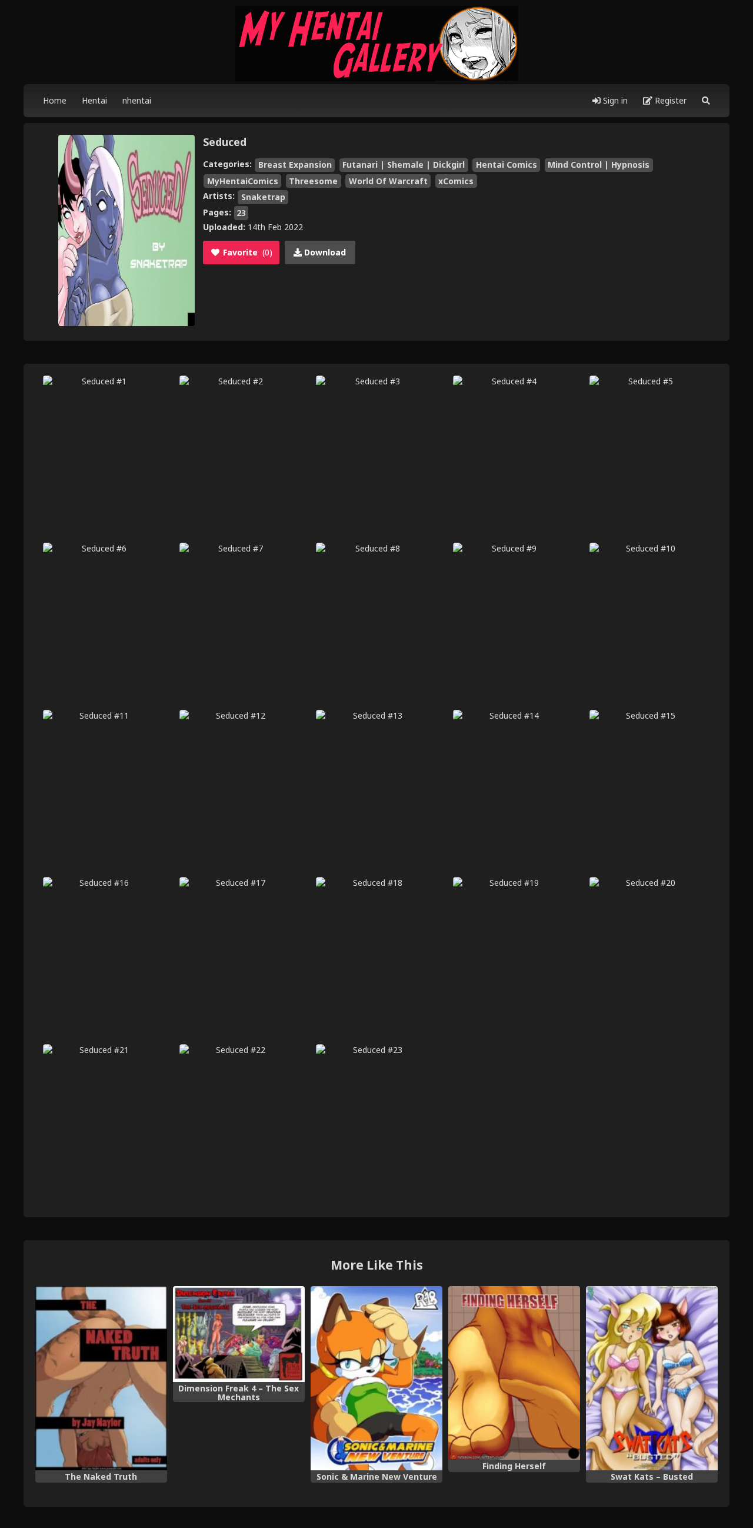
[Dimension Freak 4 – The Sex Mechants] (239, 1334)
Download (324, 252)
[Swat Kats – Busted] (652, 1378)
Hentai (94, 100)
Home (54, 100)
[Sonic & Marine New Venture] (376, 1378)
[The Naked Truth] (101, 1378)
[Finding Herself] (514, 1373)
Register (669, 100)
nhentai (136, 100)
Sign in (614, 100)
